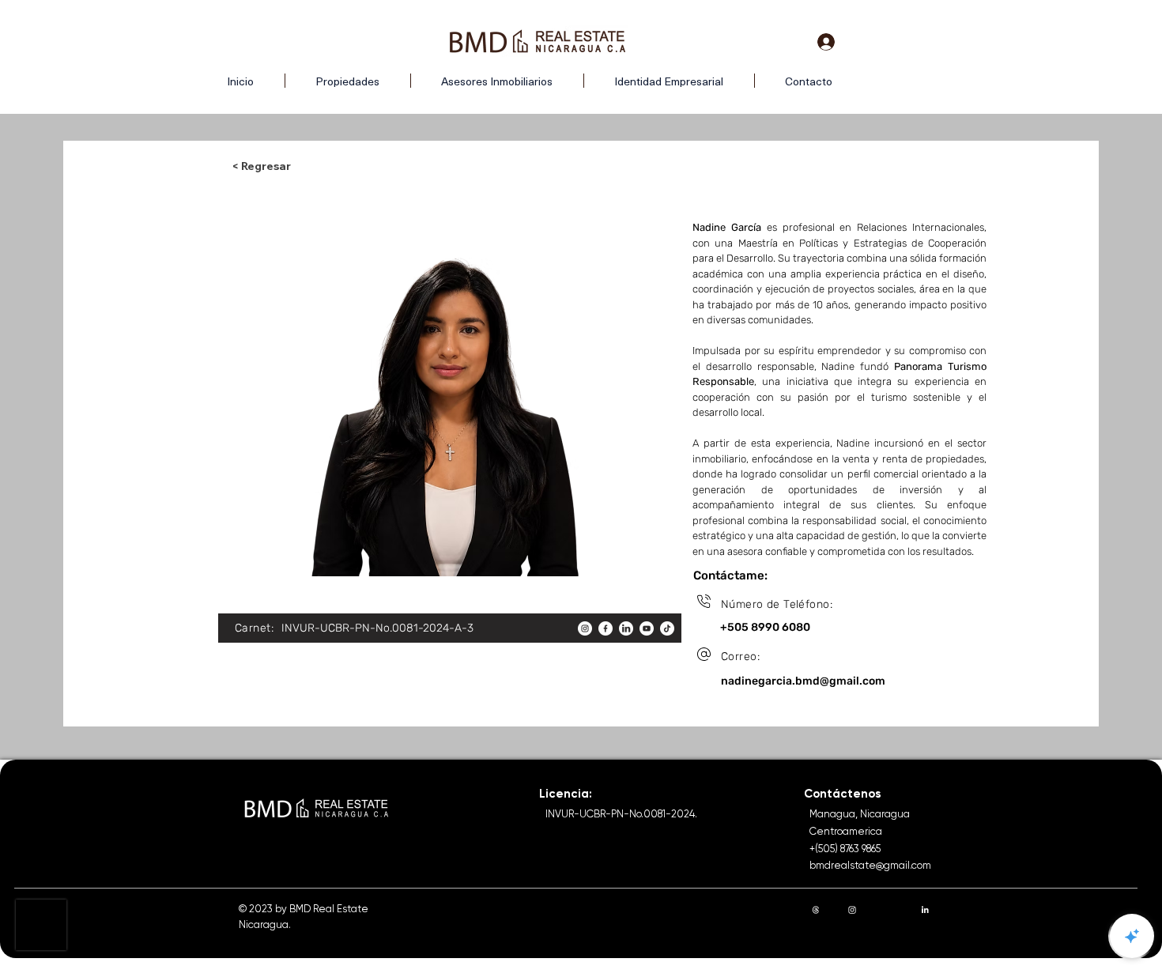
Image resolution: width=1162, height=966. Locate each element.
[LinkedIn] (925, 910)
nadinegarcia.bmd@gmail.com (803, 681)
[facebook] (605, 628)
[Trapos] (815, 910)
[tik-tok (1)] (667, 628)
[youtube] (646, 628)
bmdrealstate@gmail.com (870, 865)
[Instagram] (852, 910)
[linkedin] (626, 628)
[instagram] (585, 628)
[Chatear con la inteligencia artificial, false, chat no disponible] (1132, 936)
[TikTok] (961, 910)
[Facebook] (888, 910)
